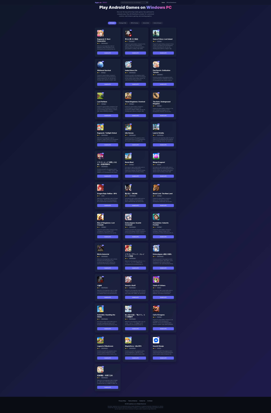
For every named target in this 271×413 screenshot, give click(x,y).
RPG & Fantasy (134, 23)
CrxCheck (149, 401)
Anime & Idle (146, 23)
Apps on (101, 2)
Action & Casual (157, 23)
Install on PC (107, 53)
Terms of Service (132, 401)
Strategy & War (122, 23)
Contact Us (142, 401)
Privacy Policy (122, 401)
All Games (112, 23)
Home (163, 2)
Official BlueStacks (171, 2)
